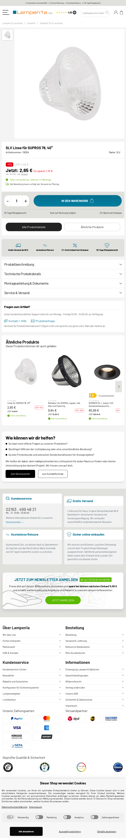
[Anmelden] (116, 12)
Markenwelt (9, 646)
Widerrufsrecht (73, 681)
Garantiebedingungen (76, 675)
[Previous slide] (16, 84)
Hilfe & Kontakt (10, 652)
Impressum (71, 705)
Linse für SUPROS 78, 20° (18, 403)
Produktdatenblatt (106, 395)
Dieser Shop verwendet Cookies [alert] (63, 783)
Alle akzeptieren (26, 831)
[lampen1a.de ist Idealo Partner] (118, 768)
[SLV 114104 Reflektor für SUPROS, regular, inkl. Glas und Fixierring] (66, 371)
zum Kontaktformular (52, 474)
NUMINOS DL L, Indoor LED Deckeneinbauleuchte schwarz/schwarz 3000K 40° (102, 404)
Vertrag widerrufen (75, 687)
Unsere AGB (71, 693)
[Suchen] (108, 12)
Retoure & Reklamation (77, 646)
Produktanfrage (45, 321)
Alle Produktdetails (33, 227)
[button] (7, 35)
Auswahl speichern (70, 831)
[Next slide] (122, 84)
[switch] (10, 817)
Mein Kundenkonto (75, 652)
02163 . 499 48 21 (21, 509)
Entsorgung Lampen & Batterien (82, 669)
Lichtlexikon (9, 699)
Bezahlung (70, 634)
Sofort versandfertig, (30, 179)
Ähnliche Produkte (92, 227)
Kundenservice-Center (14, 669)
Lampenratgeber (11, 693)
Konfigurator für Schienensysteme (21, 687)
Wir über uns (9, 634)
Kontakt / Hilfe (17, 321)
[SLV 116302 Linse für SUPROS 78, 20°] (25, 371)
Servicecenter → (15, 522)
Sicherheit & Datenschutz (78, 699)
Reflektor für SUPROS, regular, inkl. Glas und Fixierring (64, 404)
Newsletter (8, 675)
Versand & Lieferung (76, 640)
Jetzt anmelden (63, 600)
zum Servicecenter (20, 474)
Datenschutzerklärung (14, 806)
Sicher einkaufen (12, 640)
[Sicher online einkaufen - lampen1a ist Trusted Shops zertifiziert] (66, 12)
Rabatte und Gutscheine (15, 681)
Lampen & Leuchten (13, 23)
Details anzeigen (106, 831)
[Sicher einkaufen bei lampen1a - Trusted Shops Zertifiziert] (8, 768)
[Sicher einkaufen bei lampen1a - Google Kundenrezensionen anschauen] (81, 768)
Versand (24, 174)
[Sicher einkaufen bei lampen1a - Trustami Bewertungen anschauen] (45, 768)
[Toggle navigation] (6, 12)
